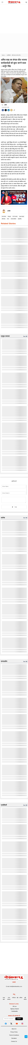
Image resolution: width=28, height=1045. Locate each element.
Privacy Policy (14, 1032)
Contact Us (14, 1041)
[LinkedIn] (8, 110)
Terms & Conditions (14, 1035)
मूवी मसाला (25, 998)
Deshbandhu (14, 1011)
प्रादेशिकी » (9, 55)
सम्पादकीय (4, 661)
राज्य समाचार (8, 998)
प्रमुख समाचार (5, 336)
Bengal (9, 216)
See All (25, 336)
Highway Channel (14, 1009)
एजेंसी (5, 105)
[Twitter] (6, 110)
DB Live (15, 1006)
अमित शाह (3, 218)
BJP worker (15, 216)
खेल (17, 997)
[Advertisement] (14, 18)
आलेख (3, 518)
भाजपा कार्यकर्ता (13, 218)
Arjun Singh (21, 216)
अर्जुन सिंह (19, 218)
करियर (20, 997)
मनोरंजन (14, 997)
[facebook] (3, 110)
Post (15, 507)
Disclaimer (14, 1038)
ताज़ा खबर (4, 998)
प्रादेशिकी (4, 805)
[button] (2, 3)
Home (3, 55)
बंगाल (8, 218)
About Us (14, 1029)
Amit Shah (4, 216)
